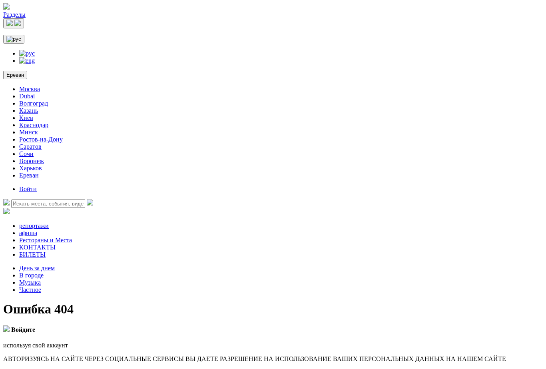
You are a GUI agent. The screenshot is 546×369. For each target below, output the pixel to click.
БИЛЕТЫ (32, 254)
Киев (26, 117)
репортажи (34, 225)
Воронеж (31, 161)
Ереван (15, 75)
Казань (28, 110)
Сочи (26, 153)
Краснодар (33, 125)
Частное (30, 289)
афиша (28, 232)
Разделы (14, 14)
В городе (31, 275)
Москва (29, 89)
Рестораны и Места (45, 240)
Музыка (30, 282)
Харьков (30, 168)
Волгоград (33, 103)
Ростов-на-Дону (41, 139)
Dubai (27, 96)
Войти (28, 188)
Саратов (30, 146)
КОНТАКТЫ (37, 247)
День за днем (37, 268)
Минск (28, 132)
